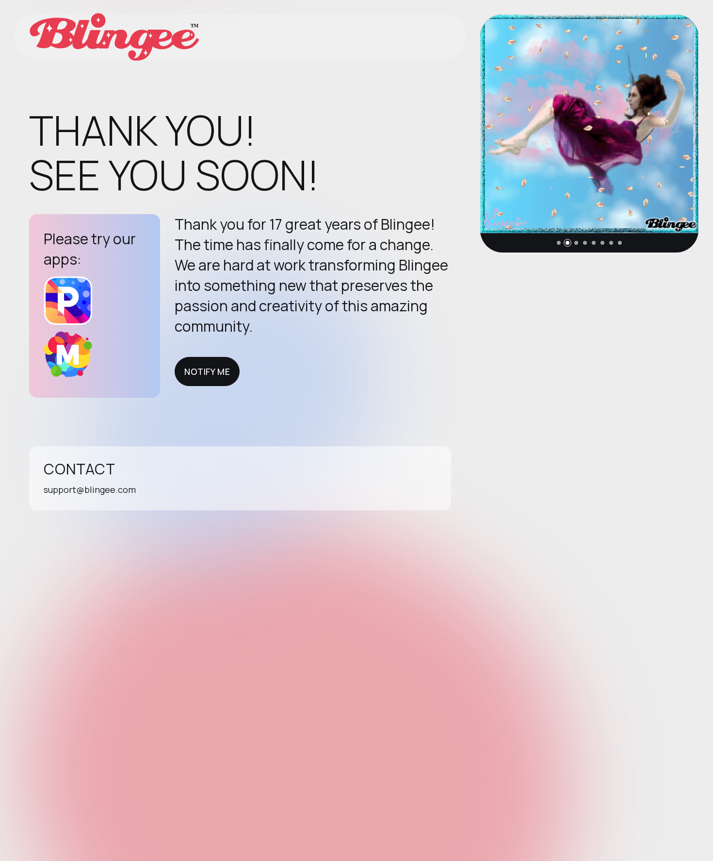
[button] (559, 243)
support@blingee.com (90, 489)
